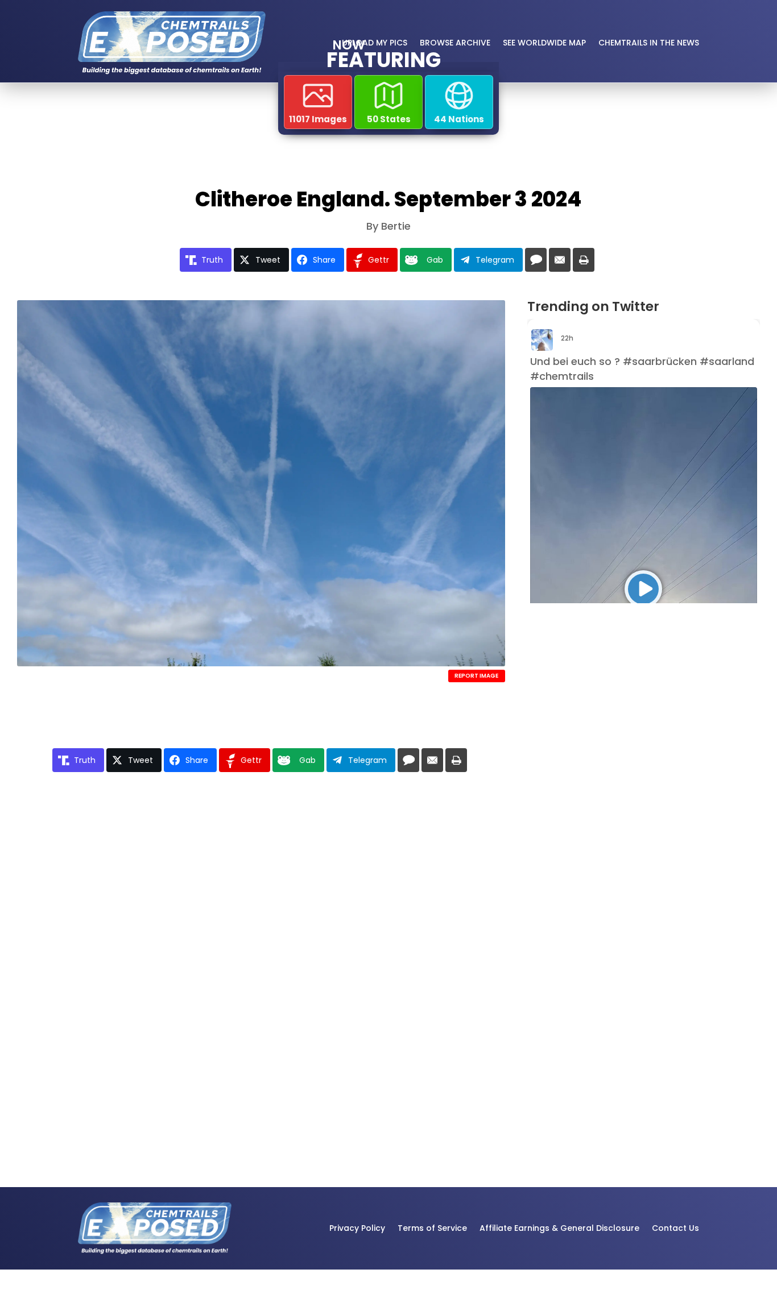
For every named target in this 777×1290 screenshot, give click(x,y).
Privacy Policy (357, 1228)
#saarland (727, 361)
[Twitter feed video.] (643, 589)
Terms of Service (432, 1228)
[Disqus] (261, 945)
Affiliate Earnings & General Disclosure (559, 1228)
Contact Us (675, 1228)
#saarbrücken (660, 361)
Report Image (476, 675)
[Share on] (536, 260)
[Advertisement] (610, 796)
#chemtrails (562, 376)
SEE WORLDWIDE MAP (544, 42)
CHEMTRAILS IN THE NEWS (648, 42)
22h (568, 338)
